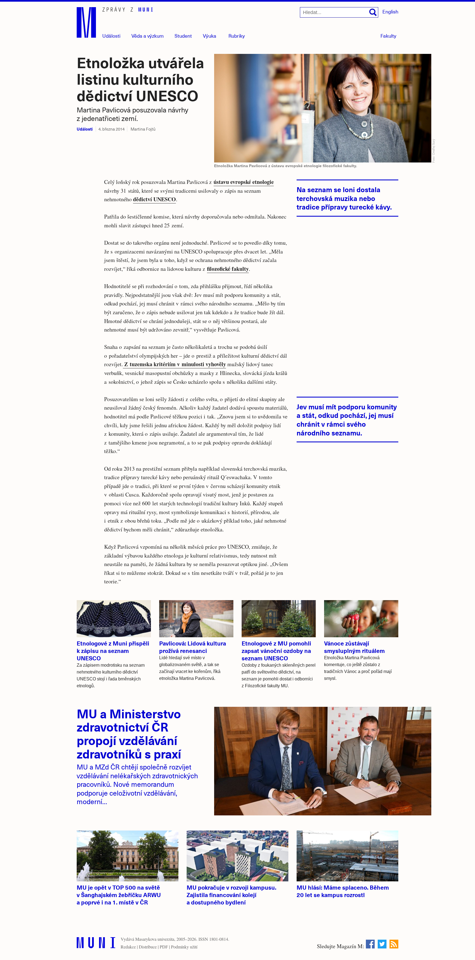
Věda (147, 35)
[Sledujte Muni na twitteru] (382, 944)
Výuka (209, 35)
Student (183, 35)
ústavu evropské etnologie (244, 182)
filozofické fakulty (228, 269)
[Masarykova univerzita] (96, 944)
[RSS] (394, 944)
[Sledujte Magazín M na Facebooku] (370, 944)
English (390, 11)
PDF (164, 947)
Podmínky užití (184, 947)
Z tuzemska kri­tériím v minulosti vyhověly (174, 364)
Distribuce (148, 947)
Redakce (128, 947)
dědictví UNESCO (154, 199)
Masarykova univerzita (154, 939)
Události (111, 35)
